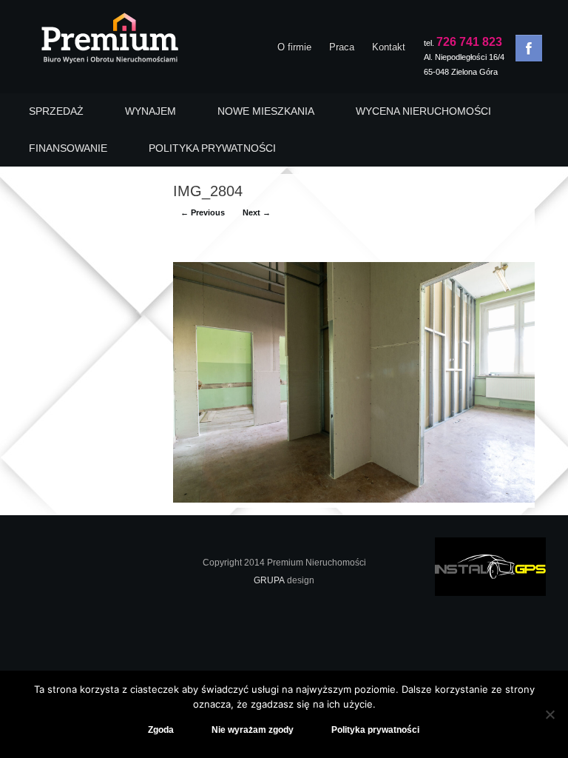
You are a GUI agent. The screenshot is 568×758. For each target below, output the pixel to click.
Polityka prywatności (375, 730)
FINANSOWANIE (68, 148)
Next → (257, 212)
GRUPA (269, 580)
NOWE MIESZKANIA (265, 111)
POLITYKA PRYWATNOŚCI (212, 148)
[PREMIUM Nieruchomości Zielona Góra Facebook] (528, 48)
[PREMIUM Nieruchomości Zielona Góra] (109, 42)
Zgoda (161, 730)
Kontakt (388, 47)
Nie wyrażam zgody (253, 730)
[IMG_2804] (354, 499)
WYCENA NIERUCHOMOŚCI (423, 111)
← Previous (202, 212)
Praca (341, 47)
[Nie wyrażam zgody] (549, 714)
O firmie (294, 47)
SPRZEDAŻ (56, 111)
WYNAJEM (150, 111)
